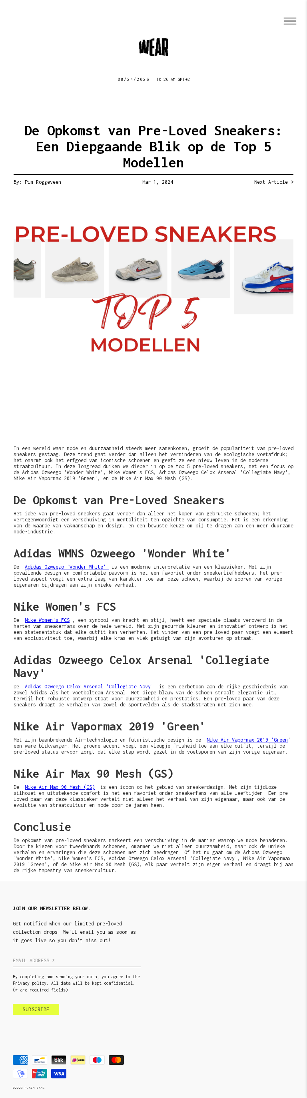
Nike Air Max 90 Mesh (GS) (60, 787)
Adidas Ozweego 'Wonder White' (67, 567)
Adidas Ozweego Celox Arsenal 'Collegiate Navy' (89, 687)
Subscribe (36, 1009)
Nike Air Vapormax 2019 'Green (247, 740)
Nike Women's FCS (47, 620)
